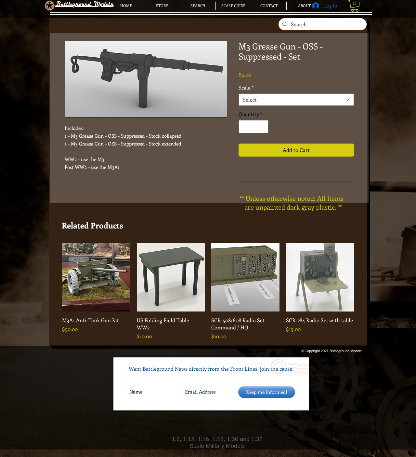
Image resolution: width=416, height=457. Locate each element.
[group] (208, 291)
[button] (355, 6)
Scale (246, 87)
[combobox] (296, 99)
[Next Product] (363, 277)
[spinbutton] (253, 126)
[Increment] (262, 126)
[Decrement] (244, 126)
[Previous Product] (53, 277)
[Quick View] (96, 277)
